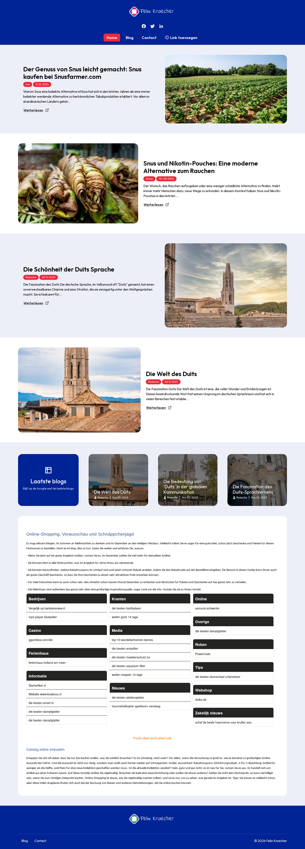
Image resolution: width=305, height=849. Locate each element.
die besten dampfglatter (44, 711)
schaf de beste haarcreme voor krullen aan (223, 722)
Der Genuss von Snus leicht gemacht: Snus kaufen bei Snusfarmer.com (82, 72)
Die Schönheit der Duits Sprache (68, 269)
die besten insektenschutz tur (131, 657)
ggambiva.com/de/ (41, 640)
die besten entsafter (125, 648)
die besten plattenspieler (128, 697)
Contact (149, 37)
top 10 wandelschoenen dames (132, 640)
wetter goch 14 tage (125, 617)
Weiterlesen (33, 110)
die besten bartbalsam (126, 608)
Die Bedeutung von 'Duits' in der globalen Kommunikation (185, 487)
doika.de (200, 699)
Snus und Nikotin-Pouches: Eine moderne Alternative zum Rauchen (200, 167)
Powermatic (203, 654)
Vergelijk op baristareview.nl (47, 608)
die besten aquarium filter (128, 666)
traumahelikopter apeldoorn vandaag (136, 706)
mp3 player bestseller (43, 617)
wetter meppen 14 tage (127, 674)
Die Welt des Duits (171, 374)
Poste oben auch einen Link (152, 738)
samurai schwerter (207, 608)
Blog (129, 37)
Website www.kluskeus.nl (45, 694)
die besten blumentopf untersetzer (217, 677)
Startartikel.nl (37, 685)
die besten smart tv (41, 703)
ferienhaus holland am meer (47, 662)
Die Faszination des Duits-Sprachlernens (253, 489)
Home (112, 37)
